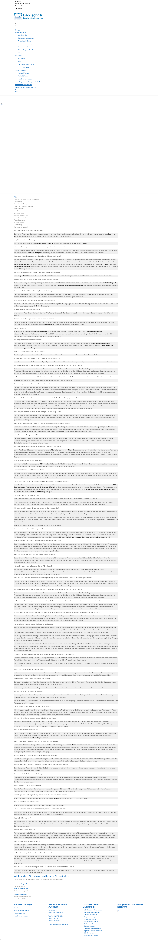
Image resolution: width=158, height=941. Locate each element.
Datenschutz (19, 6)
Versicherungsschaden (91, 935)
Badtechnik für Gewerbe (22, 3)
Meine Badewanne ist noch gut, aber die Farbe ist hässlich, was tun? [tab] (35, 755)
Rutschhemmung (19, 220)
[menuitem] (79, 1)
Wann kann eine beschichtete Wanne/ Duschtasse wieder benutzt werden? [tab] (37, 272)
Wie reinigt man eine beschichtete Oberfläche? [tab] (28, 339)
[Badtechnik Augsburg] (29, 21)
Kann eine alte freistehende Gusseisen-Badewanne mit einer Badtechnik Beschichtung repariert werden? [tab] (46, 398)
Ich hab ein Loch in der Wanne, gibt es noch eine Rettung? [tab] (32, 678)
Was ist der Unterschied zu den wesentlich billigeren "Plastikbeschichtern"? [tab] (37, 256)
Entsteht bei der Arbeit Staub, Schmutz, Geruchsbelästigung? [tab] (33, 291)
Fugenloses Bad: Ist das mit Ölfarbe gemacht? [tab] (28, 529)
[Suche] (15, 89)
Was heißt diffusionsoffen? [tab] (22, 818)
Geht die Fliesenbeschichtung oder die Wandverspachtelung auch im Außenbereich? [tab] (40, 809)
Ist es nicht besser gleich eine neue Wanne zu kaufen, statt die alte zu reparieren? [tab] (39, 247)
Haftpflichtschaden (20, 211)
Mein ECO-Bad (18, 213)
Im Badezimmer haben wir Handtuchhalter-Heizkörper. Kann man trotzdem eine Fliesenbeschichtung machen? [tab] (48, 365)
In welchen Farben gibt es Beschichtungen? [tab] (27, 309)
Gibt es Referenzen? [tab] (20, 328)
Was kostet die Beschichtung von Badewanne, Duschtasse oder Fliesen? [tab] (37, 279)
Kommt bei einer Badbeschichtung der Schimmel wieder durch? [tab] (33, 624)
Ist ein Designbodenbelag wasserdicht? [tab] (26, 435)
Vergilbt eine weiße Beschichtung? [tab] (24, 240)
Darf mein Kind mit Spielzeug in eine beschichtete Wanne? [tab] (32, 706)
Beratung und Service (90, 914)
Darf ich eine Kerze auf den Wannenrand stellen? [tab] (29, 470)
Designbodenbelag (89, 917)
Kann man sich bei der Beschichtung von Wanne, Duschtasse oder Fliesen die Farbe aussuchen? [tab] (44, 867)
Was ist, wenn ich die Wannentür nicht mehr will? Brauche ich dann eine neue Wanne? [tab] (41, 764)
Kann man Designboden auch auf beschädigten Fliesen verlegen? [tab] (34, 554)
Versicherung (18, 225)
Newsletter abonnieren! (21, 916)
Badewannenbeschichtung (92, 912)
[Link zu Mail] (15, 23)
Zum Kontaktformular (20, 908)
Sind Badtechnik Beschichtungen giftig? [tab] (26, 495)
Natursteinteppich (89, 926)
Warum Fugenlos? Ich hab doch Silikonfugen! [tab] (28, 785)
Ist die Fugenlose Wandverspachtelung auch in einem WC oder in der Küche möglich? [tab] (40, 795)
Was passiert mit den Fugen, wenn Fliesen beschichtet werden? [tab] (34, 319)
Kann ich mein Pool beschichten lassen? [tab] (26, 802)
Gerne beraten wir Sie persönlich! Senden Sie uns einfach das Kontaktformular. (38, 879)
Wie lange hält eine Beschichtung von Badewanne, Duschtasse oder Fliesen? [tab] (38, 446)
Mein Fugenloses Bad (21, 215)
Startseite (18, 1)
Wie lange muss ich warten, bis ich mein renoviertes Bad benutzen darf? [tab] (36, 508)
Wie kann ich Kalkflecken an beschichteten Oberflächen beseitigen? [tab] (35, 718)
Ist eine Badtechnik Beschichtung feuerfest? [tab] (28, 460)
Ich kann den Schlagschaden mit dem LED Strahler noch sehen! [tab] (34, 853)
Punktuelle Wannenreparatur (92, 928)
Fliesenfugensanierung (91, 921)
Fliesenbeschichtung (20, 204)
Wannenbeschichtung (20, 227)
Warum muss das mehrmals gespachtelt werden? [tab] (29, 669)
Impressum (18, 8)
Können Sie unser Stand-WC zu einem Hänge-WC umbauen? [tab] (33, 566)
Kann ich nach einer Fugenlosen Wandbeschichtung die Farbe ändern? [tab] (36, 741)
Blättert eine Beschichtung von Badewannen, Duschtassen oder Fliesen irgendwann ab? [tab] (41, 481)
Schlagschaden (19, 222)
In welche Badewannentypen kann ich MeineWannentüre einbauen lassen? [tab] (37, 358)
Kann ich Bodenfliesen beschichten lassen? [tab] (27, 841)
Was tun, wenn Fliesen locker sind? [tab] (25, 829)
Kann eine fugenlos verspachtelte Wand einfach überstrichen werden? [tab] (35, 384)
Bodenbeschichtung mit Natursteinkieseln (27, 199)
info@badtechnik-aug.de (21, 910)
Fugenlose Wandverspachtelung (24, 206)
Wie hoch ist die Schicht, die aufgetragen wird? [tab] (28, 691)
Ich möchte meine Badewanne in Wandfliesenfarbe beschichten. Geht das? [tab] (37, 540)
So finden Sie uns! (19, 914)
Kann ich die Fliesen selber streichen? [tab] (26, 730)
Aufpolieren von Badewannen (93, 910)
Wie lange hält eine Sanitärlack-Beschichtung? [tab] (28, 230)
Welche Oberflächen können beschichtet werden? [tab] (29, 351)
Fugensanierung (19, 208)
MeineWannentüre (19, 218)
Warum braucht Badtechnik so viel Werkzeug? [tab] (28, 774)
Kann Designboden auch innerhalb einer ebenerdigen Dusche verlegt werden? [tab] (38, 412)
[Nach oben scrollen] (1, 940)
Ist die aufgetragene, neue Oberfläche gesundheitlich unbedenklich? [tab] (35, 300)
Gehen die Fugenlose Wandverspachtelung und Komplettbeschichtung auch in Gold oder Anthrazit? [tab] (45, 654)
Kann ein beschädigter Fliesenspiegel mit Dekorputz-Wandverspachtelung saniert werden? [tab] (42, 423)
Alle (15, 197)
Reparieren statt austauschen (93, 931)
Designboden (18, 202)
